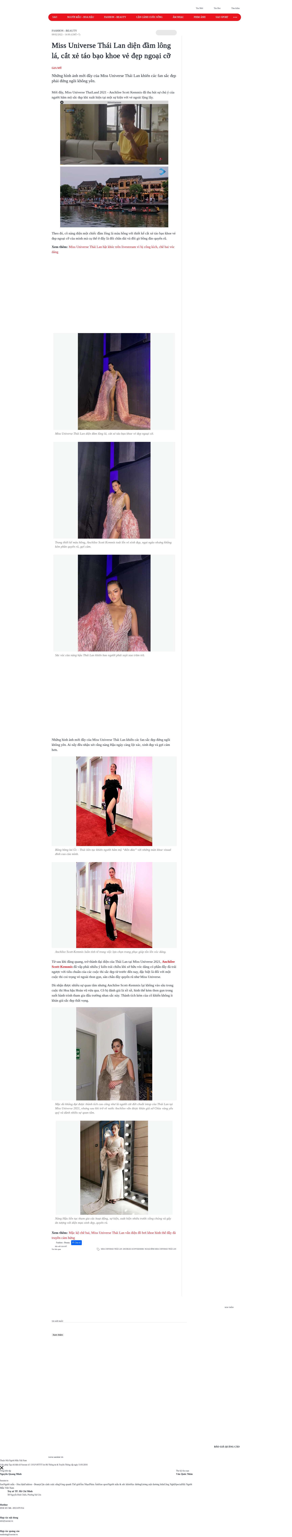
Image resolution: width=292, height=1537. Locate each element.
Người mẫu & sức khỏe (119, 1484)
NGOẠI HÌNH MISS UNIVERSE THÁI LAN (160, 1249)
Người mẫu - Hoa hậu (80, 17)
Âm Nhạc (84, 1484)
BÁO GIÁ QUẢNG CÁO (227, 1446)
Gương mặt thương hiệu (152, 1484)
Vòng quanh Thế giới (70, 1484)
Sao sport (222, 17)
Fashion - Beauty (115, 17)
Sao (54, 17)
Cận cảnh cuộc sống (149, 17)
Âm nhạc (178, 17)
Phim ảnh (199, 17)
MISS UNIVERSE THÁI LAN (111, 1249)
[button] (166, 32)
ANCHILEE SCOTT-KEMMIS (133, 1249)
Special (178, 1484)
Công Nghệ (169, 1484)
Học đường (135, 1484)
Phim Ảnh (94, 1484)
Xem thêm (58, 1335)
